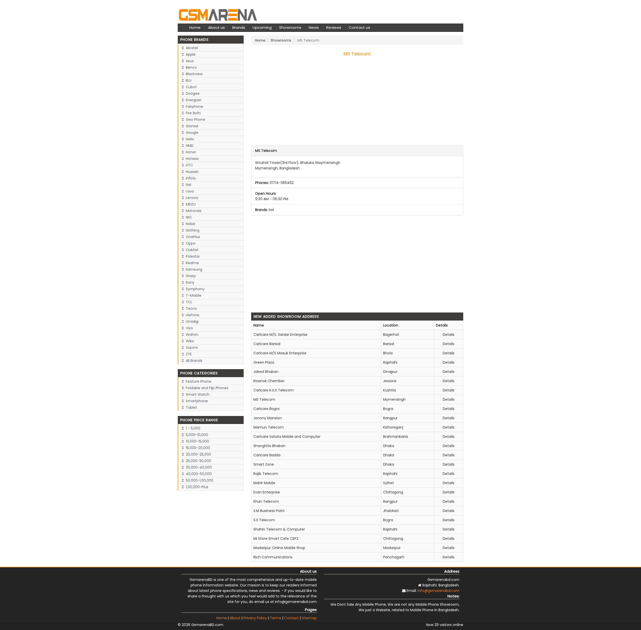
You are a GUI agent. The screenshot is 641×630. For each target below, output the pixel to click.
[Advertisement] (357, 104)
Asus (189, 60)
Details (448, 334)
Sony (189, 282)
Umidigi (192, 321)
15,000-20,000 (197, 447)
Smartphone (196, 400)
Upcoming (262, 27)
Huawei (191, 171)
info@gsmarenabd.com (438, 590)
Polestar (192, 256)
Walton (191, 334)
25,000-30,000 (198, 460)
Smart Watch (197, 394)
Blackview (194, 73)
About (235, 617)
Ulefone (192, 315)
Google (191, 132)
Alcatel (191, 47)
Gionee (191, 126)
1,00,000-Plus (196, 486)
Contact (291, 617)
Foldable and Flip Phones (206, 387)
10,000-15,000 (197, 441)
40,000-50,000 (198, 473)
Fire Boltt (193, 113)
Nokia (190, 223)
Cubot (191, 86)
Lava (189, 191)
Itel (188, 184)
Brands (238, 27)
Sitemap (309, 617)
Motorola (193, 210)
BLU (188, 80)
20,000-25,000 (198, 454)
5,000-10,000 (196, 434)
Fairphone (194, 106)
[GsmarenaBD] (218, 14)
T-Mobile (193, 295)
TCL (188, 301)
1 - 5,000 (192, 428)
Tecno (191, 308)
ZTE (188, 354)
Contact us (359, 27)
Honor (190, 152)
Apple (190, 54)
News (314, 27)
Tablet (191, 407)
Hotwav (192, 158)
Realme (192, 262)
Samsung (193, 269)
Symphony (195, 288)
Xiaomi (191, 347)
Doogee (192, 93)
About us (216, 27)
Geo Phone (195, 119)
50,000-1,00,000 (199, 480)
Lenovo (191, 197)
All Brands (193, 360)
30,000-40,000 (198, 467)
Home (195, 27)
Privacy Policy (255, 617)
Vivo (189, 328)
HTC (189, 165)
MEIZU (190, 204)
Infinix (190, 178)
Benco (191, 67)
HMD (189, 145)
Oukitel (191, 249)
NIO (188, 217)
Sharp (190, 275)
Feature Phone (198, 381)
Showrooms (290, 27)
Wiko (189, 341)
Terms (275, 617)
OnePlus (192, 236)
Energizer (193, 99)
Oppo (190, 243)
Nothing (192, 230)
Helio (189, 139)
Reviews (333, 27)
